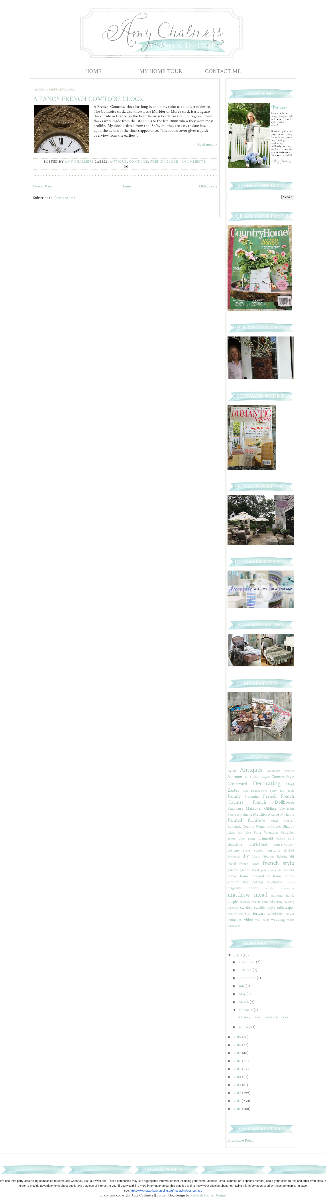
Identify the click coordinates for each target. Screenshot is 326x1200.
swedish (246, 907)
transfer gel (235, 914)
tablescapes (285, 907)
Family (234, 796)
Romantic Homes (268, 826)
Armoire (289, 771)
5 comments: (193, 161)
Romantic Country (241, 826)
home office (283, 876)
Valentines (271, 832)
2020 (238, 955)
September (248, 978)
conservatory (283, 844)
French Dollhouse (273, 802)
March (244, 1002)
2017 (238, 1053)
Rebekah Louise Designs (208, 1195)
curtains (273, 850)
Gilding (270, 808)
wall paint (262, 920)
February (246, 1010)
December (247, 962)
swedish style (264, 907)
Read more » (207, 144)
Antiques (251, 770)
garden (233, 870)
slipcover (233, 908)
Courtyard (237, 784)
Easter (233, 790)
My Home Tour (160, 71)
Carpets (265, 777)
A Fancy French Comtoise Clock (88, 99)
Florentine (252, 796)
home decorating (254, 876)
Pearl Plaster (282, 820)
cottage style (239, 850)
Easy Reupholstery (255, 791)
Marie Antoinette (240, 814)
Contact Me (223, 71)
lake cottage (253, 882)
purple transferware (244, 901)
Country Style (282, 776)
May (242, 994)
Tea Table (244, 832)
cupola (258, 850)
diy (246, 856)
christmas (258, 844)
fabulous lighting (274, 856)
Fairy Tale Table (282, 791)
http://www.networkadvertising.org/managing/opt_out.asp (166, 1190)
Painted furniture (246, 820)
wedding (278, 919)
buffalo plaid (285, 838)
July (242, 986)
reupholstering (272, 901)
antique (118, 161)
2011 (238, 1101)
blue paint (247, 838)
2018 (238, 1045)
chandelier (236, 844)
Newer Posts (43, 186)
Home (93, 71)
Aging (232, 770)
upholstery (275, 913)
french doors (249, 864)
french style (278, 863)
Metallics (260, 814)
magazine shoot (243, 888)
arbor (231, 838)
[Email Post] (125, 166)
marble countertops (279, 888)
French (270, 796)
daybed (289, 850)
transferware (255, 913)
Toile (257, 832)
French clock (164, 161)
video (248, 919)
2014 (238, 1077)
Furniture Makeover (245, 808)
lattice (290, 882)
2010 (238, 1108)
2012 (238, 1093)
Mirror (273, 814)
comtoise (138, 161)
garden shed (249, 870)
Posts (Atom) (64, 197)
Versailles (287, 832)
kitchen (234, 882)
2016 (238, 1061)
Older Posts (208, 186)
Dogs (290, 784)
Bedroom (235, 776)
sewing (289, 901)
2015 (238, 1069)
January (245, 1027)
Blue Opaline (251, 777)
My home (287, 814)
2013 (238, 1085)
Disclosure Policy (241, 1140)
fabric (256, 856)
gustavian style (270, 870)
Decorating (267, 783)
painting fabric (282, 895)
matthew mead (247, 895)
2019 (238, 1037)
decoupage (234, 856)
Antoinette (273, 771)
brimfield (265, 838)
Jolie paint (286, 808)
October (246, 970)
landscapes (275, 882)
